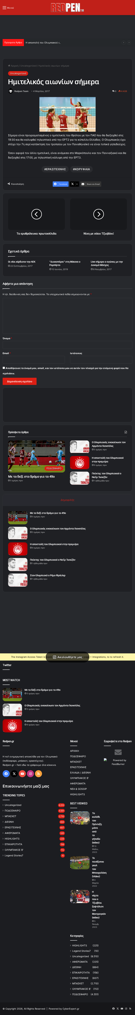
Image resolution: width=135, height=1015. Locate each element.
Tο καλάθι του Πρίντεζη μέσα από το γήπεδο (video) (97, 828)
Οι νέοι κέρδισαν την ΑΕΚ (21, 261)
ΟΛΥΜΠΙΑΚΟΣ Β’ (79, 778)
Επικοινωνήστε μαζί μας (26, 786)
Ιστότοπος (76, 353)
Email (7, 353)
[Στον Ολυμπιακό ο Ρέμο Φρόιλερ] (17, 580)
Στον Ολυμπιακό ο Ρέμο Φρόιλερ (47, 575)
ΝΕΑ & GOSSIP (78, 789)
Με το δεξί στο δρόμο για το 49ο (31, 476)
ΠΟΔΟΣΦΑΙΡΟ (12, 810)
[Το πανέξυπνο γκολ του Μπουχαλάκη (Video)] (79, 862)
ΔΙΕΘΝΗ (9, 821)
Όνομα (7, 338)
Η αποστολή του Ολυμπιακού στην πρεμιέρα (50, 42)
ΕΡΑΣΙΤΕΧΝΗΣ (56, 169)
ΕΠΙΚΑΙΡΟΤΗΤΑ (13, 844)
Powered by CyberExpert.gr (64, 1008)
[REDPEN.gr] (67, 7)
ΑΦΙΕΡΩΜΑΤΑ (12, 833)
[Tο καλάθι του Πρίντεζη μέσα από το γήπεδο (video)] (79, 817)
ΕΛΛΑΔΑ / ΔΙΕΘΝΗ (80, 772)
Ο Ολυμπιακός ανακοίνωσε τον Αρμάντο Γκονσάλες (58, 528)
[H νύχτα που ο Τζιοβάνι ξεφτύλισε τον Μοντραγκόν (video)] (79, 896)
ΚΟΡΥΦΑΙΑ (82, 169)
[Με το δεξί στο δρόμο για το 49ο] (17, 517)
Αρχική (14, 65)
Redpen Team (21, 91)
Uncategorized (28, 65)
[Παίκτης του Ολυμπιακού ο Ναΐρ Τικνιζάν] (79, 478)
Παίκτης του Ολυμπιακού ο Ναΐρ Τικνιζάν (52, 559)
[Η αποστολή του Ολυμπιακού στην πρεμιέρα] (79, 462)
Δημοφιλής (67, 500)
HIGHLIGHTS (12, 838)
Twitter (7, 665)
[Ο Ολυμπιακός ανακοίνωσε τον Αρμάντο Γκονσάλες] (79, 447)
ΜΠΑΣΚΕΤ (10, 816)
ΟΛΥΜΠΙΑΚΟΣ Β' (14, 849)
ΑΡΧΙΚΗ (74, 751)
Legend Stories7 (14, 855)
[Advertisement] (67, 26)
